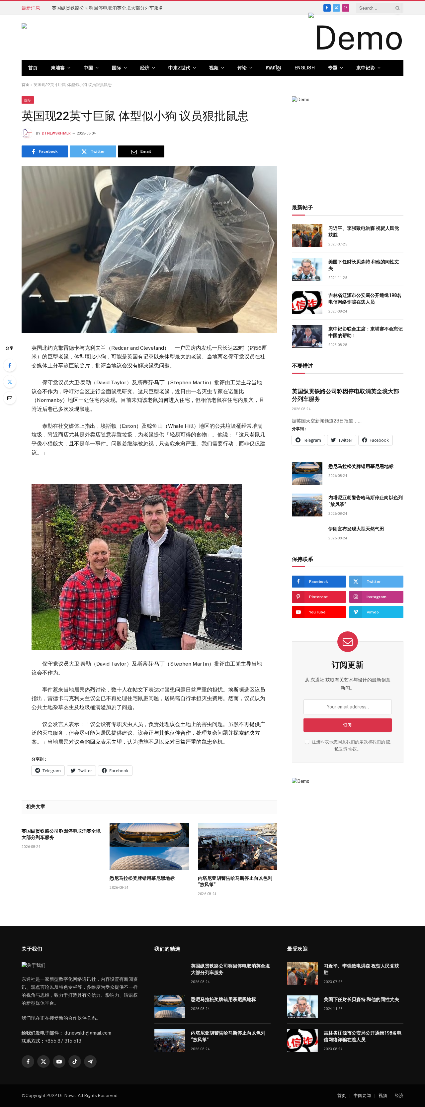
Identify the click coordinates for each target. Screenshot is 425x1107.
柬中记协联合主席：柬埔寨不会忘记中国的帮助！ (365, 332)
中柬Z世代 (179, 67)
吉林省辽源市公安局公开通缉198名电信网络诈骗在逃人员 (364, 299)
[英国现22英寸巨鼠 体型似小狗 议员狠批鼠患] (149, 249)
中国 (88, 67)
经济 (144, 67)
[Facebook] (9, 365)
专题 (332, 67)
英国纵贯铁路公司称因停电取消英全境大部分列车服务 (61, 834)
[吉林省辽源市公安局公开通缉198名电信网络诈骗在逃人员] (307, 302)
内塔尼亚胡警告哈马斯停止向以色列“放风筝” (235, 881)
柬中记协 (365, 67)
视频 (213, 67)
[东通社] (88, 37)
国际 (116, 67)
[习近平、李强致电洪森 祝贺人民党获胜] (307, 235)
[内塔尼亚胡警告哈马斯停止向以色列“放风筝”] (237, 846)
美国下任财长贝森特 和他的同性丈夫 (363, 265)
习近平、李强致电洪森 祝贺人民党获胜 (363, 231)
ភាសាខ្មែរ (273, 67)
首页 (33, 67)
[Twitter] (9, 381)
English (305, 67)
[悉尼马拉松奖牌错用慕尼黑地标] (149, 846)
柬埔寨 (58, 67)
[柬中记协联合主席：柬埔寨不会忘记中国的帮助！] (307, 336)
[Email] (9, 398)
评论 (242, 67)
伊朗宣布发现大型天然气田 (356, 528)
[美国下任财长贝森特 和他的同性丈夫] (307, 269)
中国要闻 (362, 1095)
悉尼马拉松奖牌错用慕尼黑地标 (84, 8)
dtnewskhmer (56, 133)
